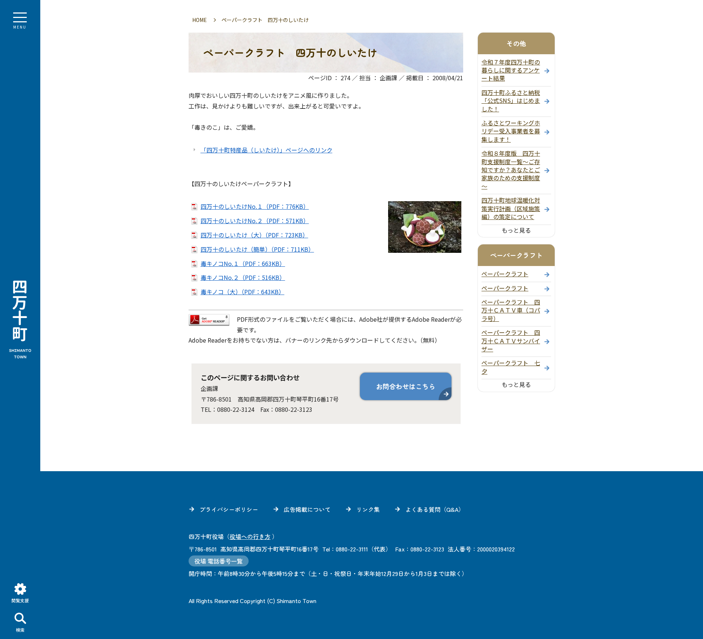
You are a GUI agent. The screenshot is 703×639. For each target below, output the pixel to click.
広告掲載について (307, 509)
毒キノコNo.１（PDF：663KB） (243, 263)
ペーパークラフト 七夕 (510, 366)
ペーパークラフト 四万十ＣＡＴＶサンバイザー (510, 340)
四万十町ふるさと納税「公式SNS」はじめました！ (510, 100)
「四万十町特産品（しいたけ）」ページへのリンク (266, 149)
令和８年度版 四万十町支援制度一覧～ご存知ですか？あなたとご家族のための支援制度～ (510, 170)
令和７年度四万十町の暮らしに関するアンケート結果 (510, 70)
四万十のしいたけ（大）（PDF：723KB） (254, 234)
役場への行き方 (250, 536)
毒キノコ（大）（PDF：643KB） (242, 291)
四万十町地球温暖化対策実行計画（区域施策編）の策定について (510, 208)
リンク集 (368, 509)
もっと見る (516, 230)
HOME (199, 19)
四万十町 (20, 319)
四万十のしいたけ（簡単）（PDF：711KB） (257, 249)
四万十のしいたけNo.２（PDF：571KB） (255, 220)
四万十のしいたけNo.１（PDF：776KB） (255, 206)
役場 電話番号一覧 (218, 561)
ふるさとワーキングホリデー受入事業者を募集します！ (510, 131)
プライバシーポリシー (229, 509)
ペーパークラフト (504, 273)
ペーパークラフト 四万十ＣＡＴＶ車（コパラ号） (510, 310)
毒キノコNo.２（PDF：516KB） (243, 277)
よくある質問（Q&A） (434, 509)
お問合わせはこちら (405, 386)
